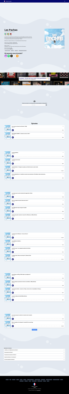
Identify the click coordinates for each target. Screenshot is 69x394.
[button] (64, 1)
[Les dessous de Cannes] (7, 162)
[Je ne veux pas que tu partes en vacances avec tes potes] (7, 317)
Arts (10, 379)
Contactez (39, 388)
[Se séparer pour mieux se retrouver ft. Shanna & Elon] (7, 257)
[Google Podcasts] (14, 56)
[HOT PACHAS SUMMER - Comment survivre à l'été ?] (7, 135)
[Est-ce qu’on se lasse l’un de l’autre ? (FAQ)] (7, 128)
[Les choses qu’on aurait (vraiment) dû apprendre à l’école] (7, 195)
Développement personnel (22, 50)
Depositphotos (38, 390)
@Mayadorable (10, 43)
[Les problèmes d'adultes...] (7, 243)
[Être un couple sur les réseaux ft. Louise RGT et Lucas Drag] (7, 324)
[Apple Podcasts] (5, 56)
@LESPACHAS (15, 42)
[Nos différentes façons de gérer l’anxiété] (7, 209)
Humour (7, 379)
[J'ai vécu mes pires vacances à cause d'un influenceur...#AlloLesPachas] (7, 217)
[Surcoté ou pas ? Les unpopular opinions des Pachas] (7, 250)
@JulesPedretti (15, 43)
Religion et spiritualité (30, 379)
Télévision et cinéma (49, 379)
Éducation (16, 50)
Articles (36, 388)
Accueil (29, 388)
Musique (25, 379)
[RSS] (17, 56)
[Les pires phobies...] (7, 154)
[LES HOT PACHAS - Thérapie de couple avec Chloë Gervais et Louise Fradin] (7, 169)
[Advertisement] (34, 9)
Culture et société (7, 50)
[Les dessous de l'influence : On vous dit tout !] (7, 236)
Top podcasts (33, 388)
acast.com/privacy (15, 46)
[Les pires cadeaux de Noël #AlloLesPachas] (7, 298)
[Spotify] (8, 56)
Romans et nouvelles (56, 379)
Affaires (18, 379)
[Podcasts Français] (34, 384)
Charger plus (34, 329)
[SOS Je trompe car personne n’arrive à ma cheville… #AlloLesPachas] (7, 283)
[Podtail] (11, 56)
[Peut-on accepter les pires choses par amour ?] (7, 202)
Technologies (43, 379)
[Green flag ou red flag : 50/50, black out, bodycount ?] (7, 276)
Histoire (61, 379)
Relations (12, 50)
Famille (21, 379)
